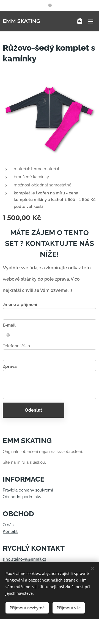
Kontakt (10, 531)
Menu (90, 21)
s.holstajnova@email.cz (24, 559)
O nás (8, 524)
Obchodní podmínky (22, 496)
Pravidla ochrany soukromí (28, 490)
